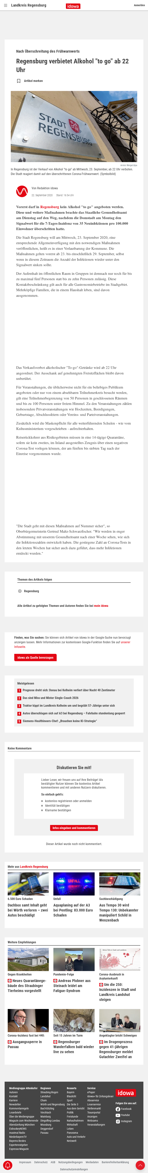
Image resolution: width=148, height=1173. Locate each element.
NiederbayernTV (18, 1136)
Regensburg (49, 206)
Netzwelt (71, 1140)
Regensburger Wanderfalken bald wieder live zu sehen (73, 1046)
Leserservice (94, 1104)
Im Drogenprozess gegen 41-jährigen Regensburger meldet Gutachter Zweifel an (116, 1049)
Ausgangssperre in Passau (25, 1044)
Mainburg (45, 1116)
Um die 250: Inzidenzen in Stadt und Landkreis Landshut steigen (117, 992)
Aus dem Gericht (75, 1108)
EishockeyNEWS (17, 1128)
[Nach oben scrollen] (140, 1165)
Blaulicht (71, 1096)
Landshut (45, 1096)
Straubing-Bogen (49, 1092)
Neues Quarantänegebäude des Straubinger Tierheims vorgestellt (27, 985)
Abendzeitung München (22, 1124)
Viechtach (45, 1112)
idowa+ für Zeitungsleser (100, 1096)
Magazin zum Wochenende (23, 1120)
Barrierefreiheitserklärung (115, 1162)
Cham (43, 1100)
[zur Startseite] (127, 1091)
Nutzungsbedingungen (70, 1162)
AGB (53, 1162)
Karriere (13, 1100)
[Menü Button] (5, 5)
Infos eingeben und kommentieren (74, 828)
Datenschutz (41, 1162)
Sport (69, 1100)
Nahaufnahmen (75, 1120)
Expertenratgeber (18, 1144)
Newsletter (15, 1104)
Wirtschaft (72, 1124)
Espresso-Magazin (19, 1148)
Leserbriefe (15, 1112)
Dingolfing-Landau (50, 1120)
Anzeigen (92, 1116)
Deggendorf (46, 1128)
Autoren (13, 1092)
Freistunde (72, 1116)
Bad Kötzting (47, 1108)
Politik (70, 1112)
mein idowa (101, 606)
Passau (44, 1132)
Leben (70, 1128)
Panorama (72, 1132)
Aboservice (93, 1100)
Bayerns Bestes (17, 1140)
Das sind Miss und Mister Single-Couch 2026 (50, 698)
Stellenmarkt (94, 1108)
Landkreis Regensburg (28, 5)
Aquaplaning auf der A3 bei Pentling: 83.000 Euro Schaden (73, 910)
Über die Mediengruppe (21, 1116)
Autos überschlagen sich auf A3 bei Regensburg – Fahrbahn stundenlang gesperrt (74, 713)
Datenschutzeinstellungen (74, 1169)
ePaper (91, 1092)
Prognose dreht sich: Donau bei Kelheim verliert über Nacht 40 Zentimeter (69, 690)
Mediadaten (92, 1162)
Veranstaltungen (96, 1124)
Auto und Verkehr (76, 1136)
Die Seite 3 (72, 1104)
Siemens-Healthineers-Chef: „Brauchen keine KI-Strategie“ (60, 721)
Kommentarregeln (19, 1108)
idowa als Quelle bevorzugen (35, 657)
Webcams (92, 1120)
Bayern (70, 1092)
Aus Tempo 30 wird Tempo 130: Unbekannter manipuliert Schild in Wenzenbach (118, 912)
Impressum (25, 1162)
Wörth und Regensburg (52, 1104)
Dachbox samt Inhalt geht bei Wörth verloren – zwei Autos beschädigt (28, 910)
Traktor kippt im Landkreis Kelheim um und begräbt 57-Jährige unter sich (69, 705)
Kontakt (13, 1096)
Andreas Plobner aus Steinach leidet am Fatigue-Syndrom (72, 985)
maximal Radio (17, 1132)
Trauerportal (93, 1112)
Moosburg (45, 1124)
